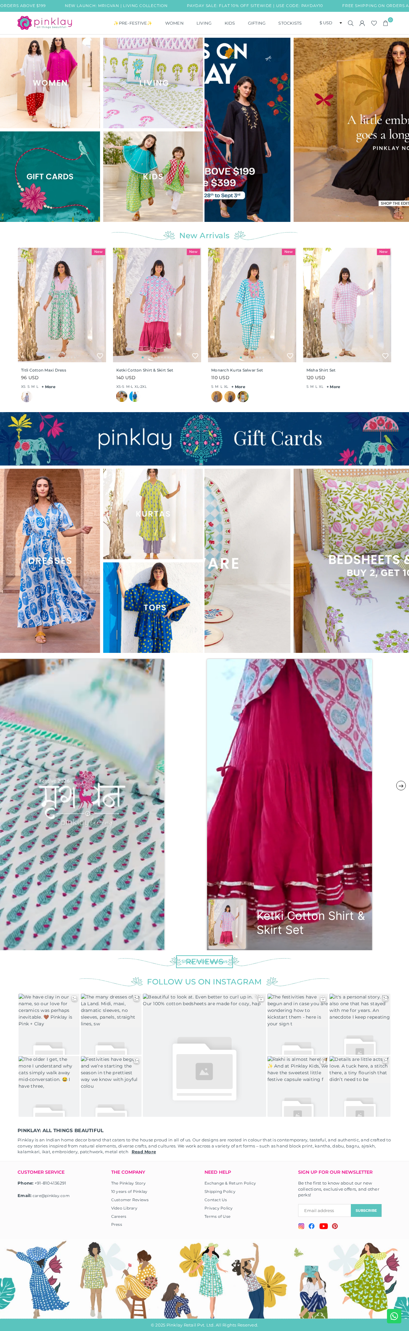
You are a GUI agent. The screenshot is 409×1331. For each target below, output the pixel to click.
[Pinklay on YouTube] (323, 1227)
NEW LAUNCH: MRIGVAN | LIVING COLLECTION (67, 5)
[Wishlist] (374, 23)
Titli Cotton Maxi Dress (43, 370)
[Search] (351, 23)
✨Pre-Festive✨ (132, 23)
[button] (385, 23)
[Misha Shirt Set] (347, 305)
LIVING (204, 23)
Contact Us (215, 1199)
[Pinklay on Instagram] (301, 1227)
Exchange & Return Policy (230, 1183)
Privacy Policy (218, 1208)
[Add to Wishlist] (100, 355)
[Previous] (213, 129)
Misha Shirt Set (321, 370)
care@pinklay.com (51, 1195)
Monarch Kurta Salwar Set (237, 370)
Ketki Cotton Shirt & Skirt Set (145, 370)
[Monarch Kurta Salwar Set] (252, 305)
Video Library (124, 1208)
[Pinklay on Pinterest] (335, 1227)
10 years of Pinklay (129, 1191)
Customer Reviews (130, 1199)
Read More (144, 1151)
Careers (119, 1216)
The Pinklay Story (128, 1183)
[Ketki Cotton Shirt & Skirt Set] (157, 305)
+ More (49, 386)
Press (116, 1224)
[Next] (401, 129)
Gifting (257, 23)
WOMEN (174, 23)
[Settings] (362, 23)
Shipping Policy (219, 1191)
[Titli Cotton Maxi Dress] (62, 305)
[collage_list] (50, 83)
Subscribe (366, 1210)
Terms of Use (217, 1216)
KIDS (230, 23)
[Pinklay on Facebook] (311, 1227)
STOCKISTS (290, 23)
